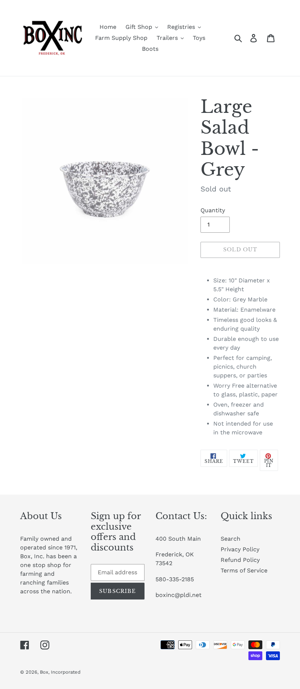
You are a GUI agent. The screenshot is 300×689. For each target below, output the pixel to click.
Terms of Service (244, 570)
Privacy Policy (240, 549)
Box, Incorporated (60, 672)
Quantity (212, 210)
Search (230, 538)
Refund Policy (240, 559)
